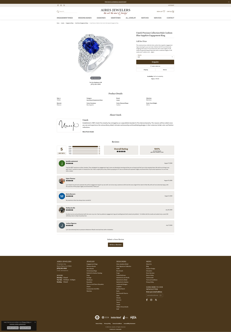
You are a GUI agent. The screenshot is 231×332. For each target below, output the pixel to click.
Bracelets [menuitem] (89, 282)
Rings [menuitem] (88, 275)
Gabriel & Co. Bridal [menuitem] (121, 280)
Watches (145, 18)
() (99, 146)
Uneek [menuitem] (118, 304)
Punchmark (118, 329)
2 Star (70, 152)
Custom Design (150, 268)
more (152, 52)
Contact (170, 18)
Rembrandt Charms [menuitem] (122, 293)
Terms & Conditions (151, 280)
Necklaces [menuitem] (89, 280)
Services (157, 18)
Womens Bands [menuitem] (91, 266)
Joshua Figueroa (71, 223)
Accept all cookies (25, 327)
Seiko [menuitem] (117, 295)
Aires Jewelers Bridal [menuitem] (122, 264)
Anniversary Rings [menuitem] (92, 271)
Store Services (150, 273)
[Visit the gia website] (105, 317)
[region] (96, 53)
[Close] (229, 2)
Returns (165, 69)
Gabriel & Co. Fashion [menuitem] (122, 282)
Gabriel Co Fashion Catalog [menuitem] (94, 273)
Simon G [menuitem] (118, 300)
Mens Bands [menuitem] (90, 268)
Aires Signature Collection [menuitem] (123, 266)
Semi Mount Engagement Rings (81, 23)
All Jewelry (131, 18)
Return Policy (150, 275)
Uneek (118, 100)
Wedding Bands (85, 18)
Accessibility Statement (129, 323)
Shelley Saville (70, 208)
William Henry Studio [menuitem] (122, 307)
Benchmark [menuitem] (119, 271)
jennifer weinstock (72, 161)
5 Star (70, 146)
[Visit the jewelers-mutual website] (116, 317)
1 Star (70, 153)
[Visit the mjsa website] (133, 317)
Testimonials (149, 277)
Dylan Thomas (70, 178)
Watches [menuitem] (89, 291)
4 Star (70, 148)
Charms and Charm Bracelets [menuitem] (95, 284)
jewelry (62, 23)
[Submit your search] (58, 11)
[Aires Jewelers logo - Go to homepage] (115, 11)
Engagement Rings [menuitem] (92, 264)
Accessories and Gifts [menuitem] (93, 289)
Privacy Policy (150, 282)
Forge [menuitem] (118, 273)
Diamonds (101, 18)
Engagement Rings (65, 18)
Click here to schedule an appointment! (115, 2)
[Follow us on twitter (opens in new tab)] (64, 5)
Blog (147, 266)
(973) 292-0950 (96, 84)
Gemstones (116, 18)
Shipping (146, 69)
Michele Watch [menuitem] (120, 289)
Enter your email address (154, 292)
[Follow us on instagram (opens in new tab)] (61, 5)
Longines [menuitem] (119, 286)
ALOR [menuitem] (117, 268)
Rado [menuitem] (117, 291)
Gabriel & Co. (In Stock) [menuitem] (122, 277)
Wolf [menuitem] (117, 309)
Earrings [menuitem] (89, 277)
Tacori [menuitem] (118, 302)
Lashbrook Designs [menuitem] (121, 284)
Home (58, 23)
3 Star (70, 150)
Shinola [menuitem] (118, 298)
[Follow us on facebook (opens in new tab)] (58, 5)
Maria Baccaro (70, 194)
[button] (171, 5)
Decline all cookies (13, 327)
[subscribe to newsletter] (160, 295)
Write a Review (115, 245)
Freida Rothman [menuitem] (121, 275)
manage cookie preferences (18, 324)
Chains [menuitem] (89, 286)
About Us (149, 264)
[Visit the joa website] (125, 317)
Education (149, 271)
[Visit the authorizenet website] (97, 317)
